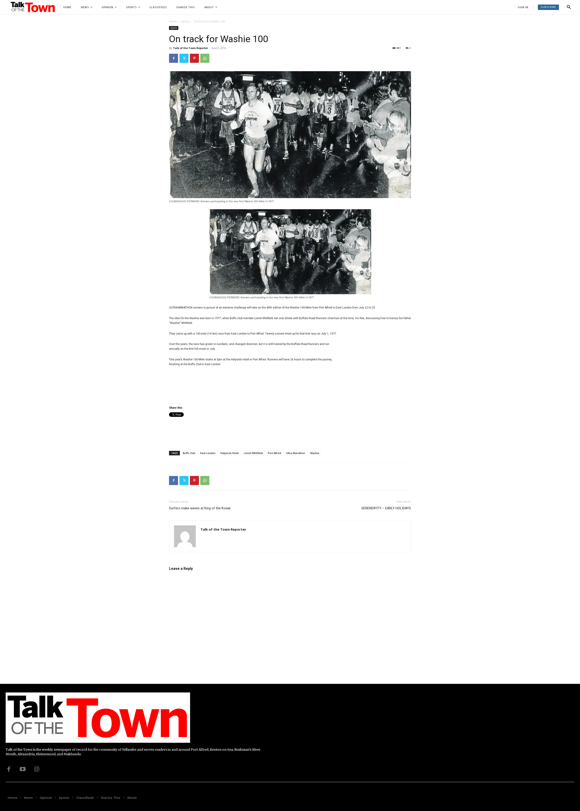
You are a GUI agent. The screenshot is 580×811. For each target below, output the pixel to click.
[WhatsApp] (204, 58)
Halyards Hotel (229, 453)
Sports (185, 21)
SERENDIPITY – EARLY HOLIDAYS (386, 508)
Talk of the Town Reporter (190, 48)
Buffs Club (189, 453)
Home (173, 21)
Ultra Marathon (295, 453)
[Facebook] (173, 58)
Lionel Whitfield (253, 453)
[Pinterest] (194, 58)
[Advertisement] (377, 371)
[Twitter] (183, 58)
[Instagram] (37, 769)
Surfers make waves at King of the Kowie (200, 508)
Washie (314, 453)
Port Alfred (274, 453)
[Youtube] (23, 769)
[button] (568, 7)
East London (207, 453)
